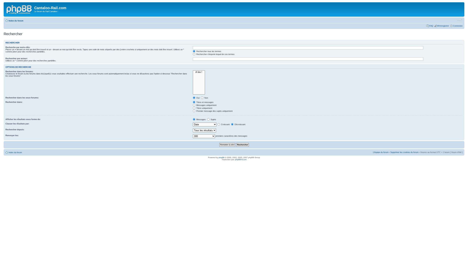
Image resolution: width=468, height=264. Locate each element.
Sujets (213, 119)
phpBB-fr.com (240, 159)
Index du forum (16, 21)
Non (206, 98)
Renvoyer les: (12, 135)
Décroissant (239, 124)
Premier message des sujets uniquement (214, 111)
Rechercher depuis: (14, 129)
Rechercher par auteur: (16, 58)
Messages (201, 119)
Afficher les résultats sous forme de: (23, 119)
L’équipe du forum (380, 152)
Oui (197, 98)
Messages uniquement (206, 105)
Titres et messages (205, 102)
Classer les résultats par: (17, 124)
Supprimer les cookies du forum (404, 152)
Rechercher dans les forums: (19, 71)
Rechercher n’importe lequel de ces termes (215, 54)
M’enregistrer (443, 26)
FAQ (431, 26)
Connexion (458, 26)
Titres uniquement (204, 108)
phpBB (221, 157)
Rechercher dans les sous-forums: (22, 98)
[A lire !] (199, 72)
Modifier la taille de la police (460, 20)
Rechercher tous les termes (208, 51)
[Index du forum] (19, 9)
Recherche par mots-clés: (17, 47)
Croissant (225, 124)
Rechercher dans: (13, 102)
